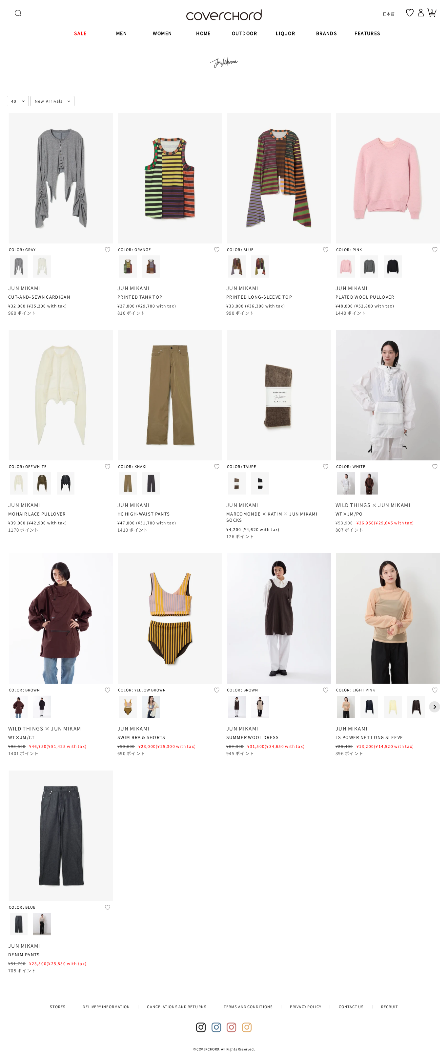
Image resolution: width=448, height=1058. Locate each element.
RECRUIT (389, 1006)
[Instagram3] (231, 1027)
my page (422, 12)
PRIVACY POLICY (305, 1006)
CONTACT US (351, 1006)
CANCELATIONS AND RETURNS (176, 1006)
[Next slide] (434, 706)
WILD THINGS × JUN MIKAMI (373, 504)
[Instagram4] (247, 1027)
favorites (410, 12)
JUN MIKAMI (24, 287)
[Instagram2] (216, 1027)
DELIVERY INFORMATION (106, 1006)
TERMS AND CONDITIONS (248, 1006)
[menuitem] (19, 266)
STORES (58, 1006)
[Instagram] (201, 1027)
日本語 (389, 13)
